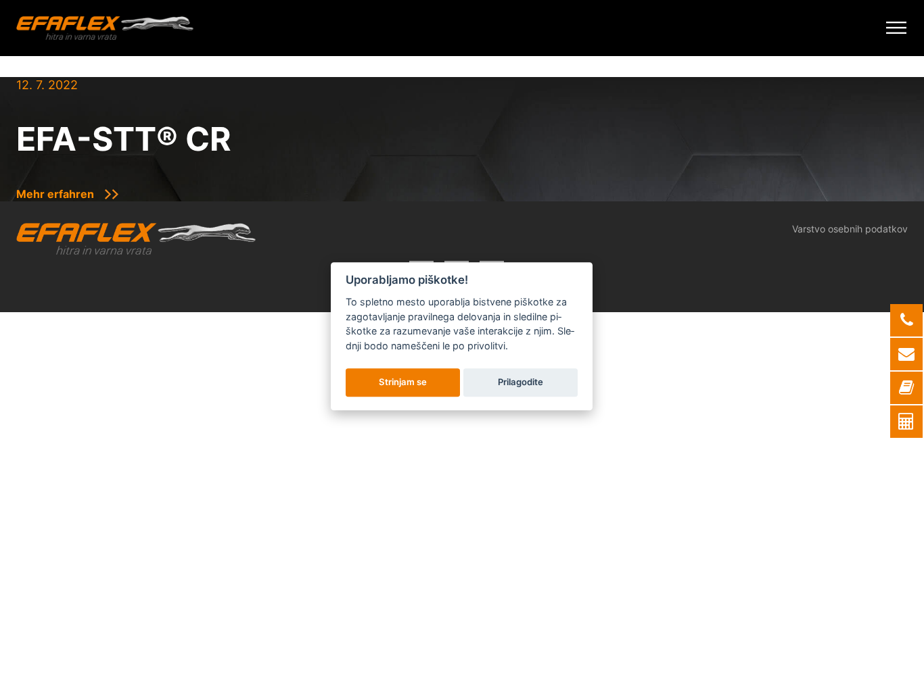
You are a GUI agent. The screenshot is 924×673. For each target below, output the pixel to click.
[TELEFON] (906, 320)
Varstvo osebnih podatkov (850, 228)
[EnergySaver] (906, 421)
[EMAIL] (906, 354)
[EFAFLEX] (104, 28)
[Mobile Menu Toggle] (896, 28)
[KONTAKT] (906, 388)
